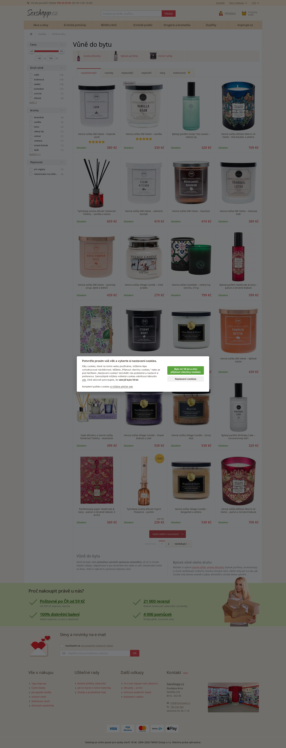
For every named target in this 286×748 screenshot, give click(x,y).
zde (84, 379)
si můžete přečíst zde (121, 386)
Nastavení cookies (185, 378)
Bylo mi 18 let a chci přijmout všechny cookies (186, 370)
